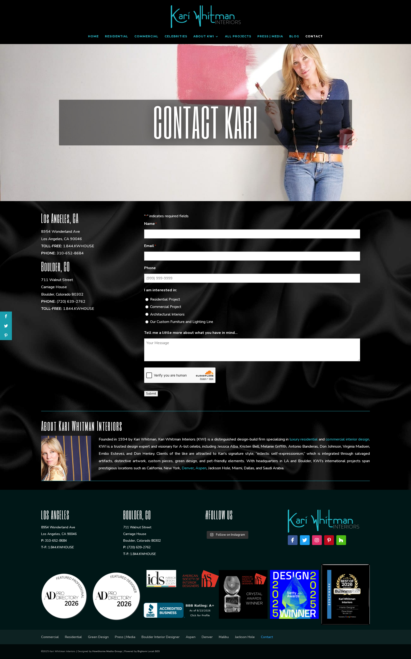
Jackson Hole (245, 637)
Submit (151, 393)
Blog (294, 36)
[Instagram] (317, 540)
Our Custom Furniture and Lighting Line (181, 321)
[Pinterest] (329, 540)
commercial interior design (347, 439)
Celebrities (176, 36)
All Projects (238, 36)
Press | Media (270, 36)
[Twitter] (305, 540)
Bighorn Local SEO (148, 651)
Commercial (146, 36)
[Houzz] (341, 540)
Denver (188, 468)
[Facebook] (293, 540)
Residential (116, 36)
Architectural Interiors (167, 314)
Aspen (201, 468)
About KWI (203, 36)
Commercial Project (165, 306)
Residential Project (165, 299)
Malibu (224, 637)
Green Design (98, 637)
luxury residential (304, 439)
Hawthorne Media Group (107, 651)
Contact (314, 36)
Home (93, 36)
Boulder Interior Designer (161, 637)
